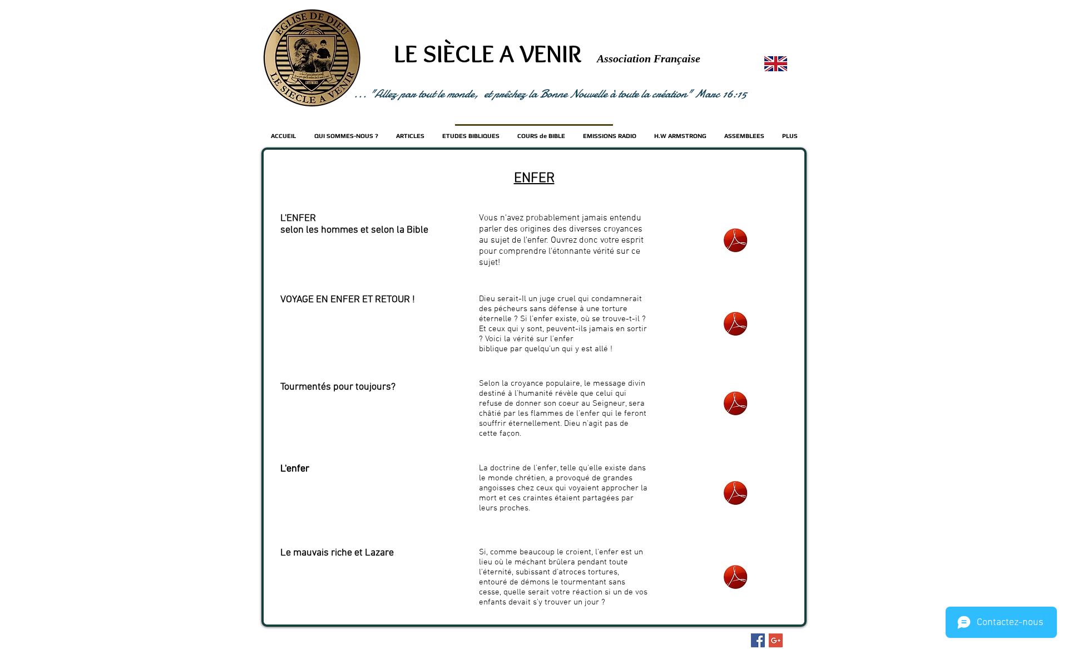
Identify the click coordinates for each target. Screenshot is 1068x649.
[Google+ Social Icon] (776, 640)
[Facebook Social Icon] (758, 640)
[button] (541, 136)
